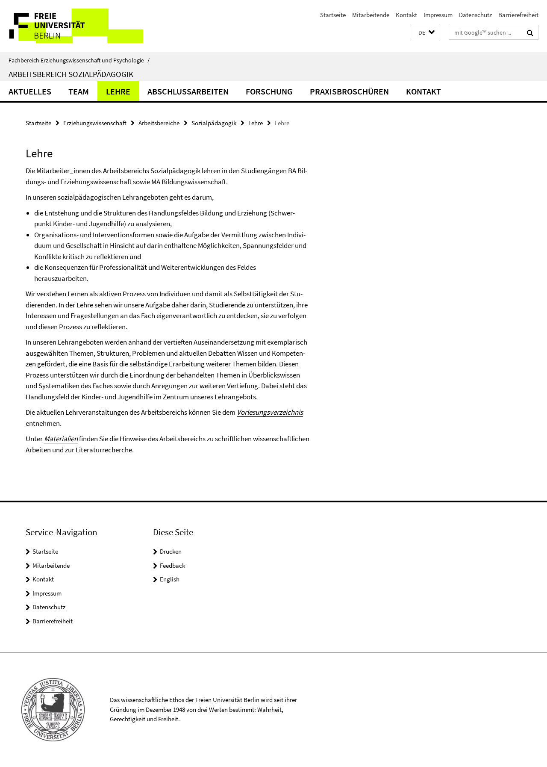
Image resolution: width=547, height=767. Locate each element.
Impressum (438, 15)
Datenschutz (475, 15)
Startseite (333, 15)
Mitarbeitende (370, 15)
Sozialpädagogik (213, 123)
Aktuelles (30, 91)
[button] (426, 33)
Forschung (269, 91)
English (169, 579)
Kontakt (406, 15)
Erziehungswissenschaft (94, 123)
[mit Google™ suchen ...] (530, 32)
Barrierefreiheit (518, 15)
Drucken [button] (171, 551)
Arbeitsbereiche (158, 123)
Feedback (172, 565)
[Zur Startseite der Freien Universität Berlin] (71, 26)
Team (78, 91)
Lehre (118, 91)
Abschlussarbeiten (188, 91)
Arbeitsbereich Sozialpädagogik (71, 74)
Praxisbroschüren (349, 91)
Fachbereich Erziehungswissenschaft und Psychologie (79, 60)
